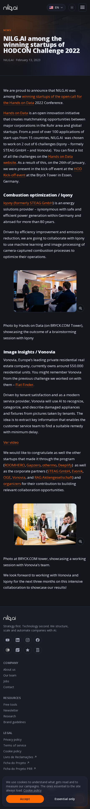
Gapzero (34, 465)
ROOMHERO (14, 465)
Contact (8, 687)
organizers (12, 483)
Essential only (65, 799)
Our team (9, 675)
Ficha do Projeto (16, 763)
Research (9, 716)
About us (9, 669)
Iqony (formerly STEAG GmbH (28, 202)
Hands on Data (15, 112)
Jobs (6, 681)
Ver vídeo (11, 442)
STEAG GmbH (58, 471)
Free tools (10, 704)
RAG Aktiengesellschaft (53, 477)
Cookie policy (12, 751)
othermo (49, 465)
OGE (7, 477)
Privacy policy (12, 739)
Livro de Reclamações (20, 757)
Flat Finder (24, 384)
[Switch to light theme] (72, 7)
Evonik (77, 471)
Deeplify (65, 465)
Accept (25, 799)
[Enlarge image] (45, 291)
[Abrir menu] (82, 7)
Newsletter (10, 710)
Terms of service (14, 745)
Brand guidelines (14, 722)
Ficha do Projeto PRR (19, 769)
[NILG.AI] (10, 7)
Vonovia (19, 477)
